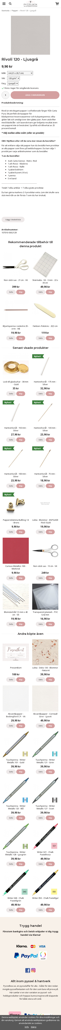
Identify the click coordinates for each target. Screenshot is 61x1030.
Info (11, 292)
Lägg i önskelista (13, 219)
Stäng (33, 1026)
